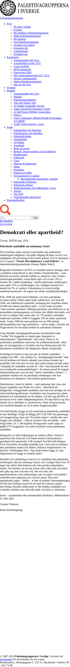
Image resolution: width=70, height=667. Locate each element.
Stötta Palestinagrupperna (27, 35)
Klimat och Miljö (23, 172)
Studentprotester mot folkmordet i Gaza (35, 188)
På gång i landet (22, 26)
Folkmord (19, 157)
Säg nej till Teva (22, 84)
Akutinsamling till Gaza (26, 60)
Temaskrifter (20, 139)
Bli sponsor (20, 39)
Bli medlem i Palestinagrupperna (31, 32)
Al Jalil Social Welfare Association (32, 112)
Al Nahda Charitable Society (29, 105)
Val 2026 (18, 194)
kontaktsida (6, 659)
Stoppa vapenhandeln (25, 78)
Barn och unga (21, 148)
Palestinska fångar (23, 185)
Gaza (16, 160)
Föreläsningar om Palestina (28, 133)
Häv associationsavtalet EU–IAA (31, 75)
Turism (17, 191)
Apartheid (19, 145)
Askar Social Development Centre (32, 108)
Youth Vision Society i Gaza (29, 124)
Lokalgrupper (21, 51)
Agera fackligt (21, 66)
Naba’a (17, 115)
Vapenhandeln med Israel (27, 197)
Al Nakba (19, 142)
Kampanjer (13, 57)
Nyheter (18, 29)
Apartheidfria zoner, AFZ (27, 63)
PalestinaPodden (22, 136)
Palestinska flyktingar (25, 181)
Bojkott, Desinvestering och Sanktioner (35, 151)
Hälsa (17, 166)
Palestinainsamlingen (25, 99)
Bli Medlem (6, 221)
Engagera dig (21, 48)
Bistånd (11, 90)
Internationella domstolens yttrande (39, 178)
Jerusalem (19, 169)
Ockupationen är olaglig (26, 175)
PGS (9, 23)
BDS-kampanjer (22, 69)
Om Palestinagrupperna (26, 42)
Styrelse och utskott (24, 45)
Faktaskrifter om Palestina (27, 130)
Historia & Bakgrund (25, 163)
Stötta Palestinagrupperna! (28, 81)
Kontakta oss (21, 54)
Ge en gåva (6, 224)
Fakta (10, 127)
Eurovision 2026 (22, 72)
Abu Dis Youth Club (25, 102)
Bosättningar (20, 154)
